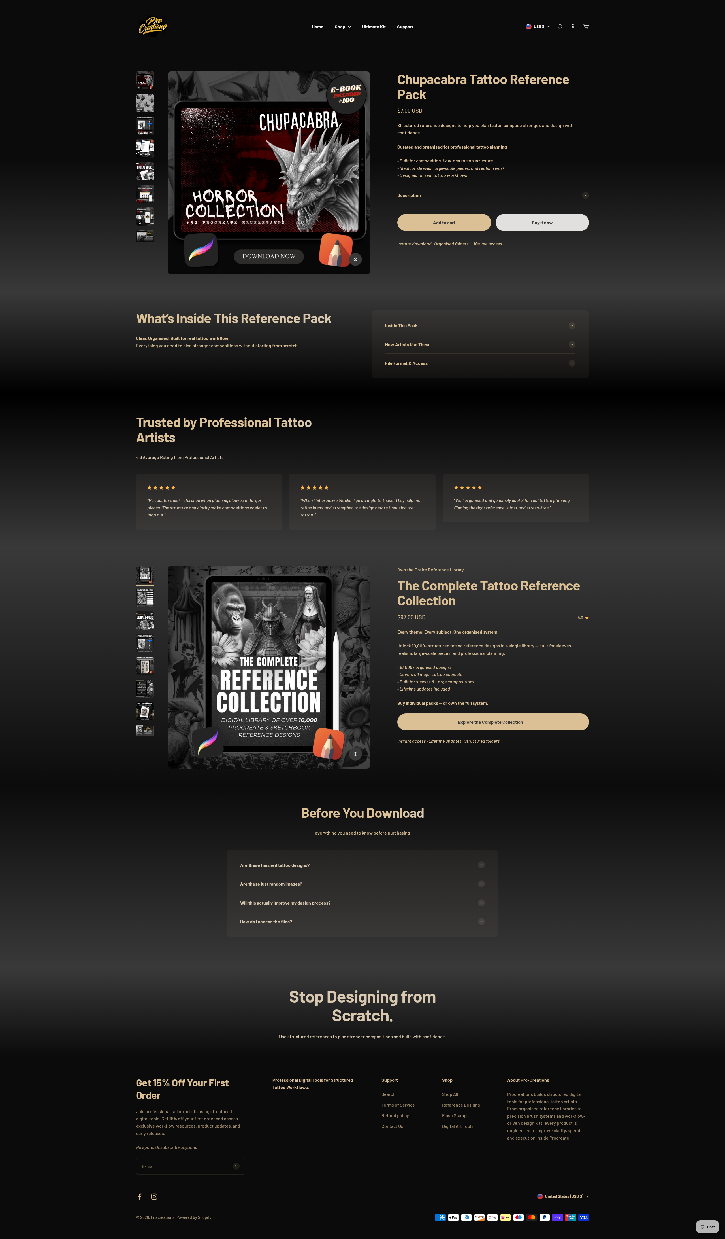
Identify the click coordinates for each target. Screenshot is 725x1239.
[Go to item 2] (145, 104)
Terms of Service (398, 1104)
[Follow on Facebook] (140, 1196)
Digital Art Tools (458, 1126)
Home (317, 26)
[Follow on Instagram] (154, 1196)
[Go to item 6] (145, 195)
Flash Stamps (455, 1115)
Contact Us (392, 1126)
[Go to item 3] (145, 127)
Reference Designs (461, 1104)
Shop (340, 26)
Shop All (450, 1094)
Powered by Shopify (194, 1217)
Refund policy (395, 1115)
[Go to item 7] (145, 217)
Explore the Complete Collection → (493, 722)
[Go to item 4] (145, 149)
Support (405, 26)
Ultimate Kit (374, 26)
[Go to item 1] (145, 81)
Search (388, 1094)
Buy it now (542, 222)
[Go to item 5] (145, 172)
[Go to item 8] (145, 240)
